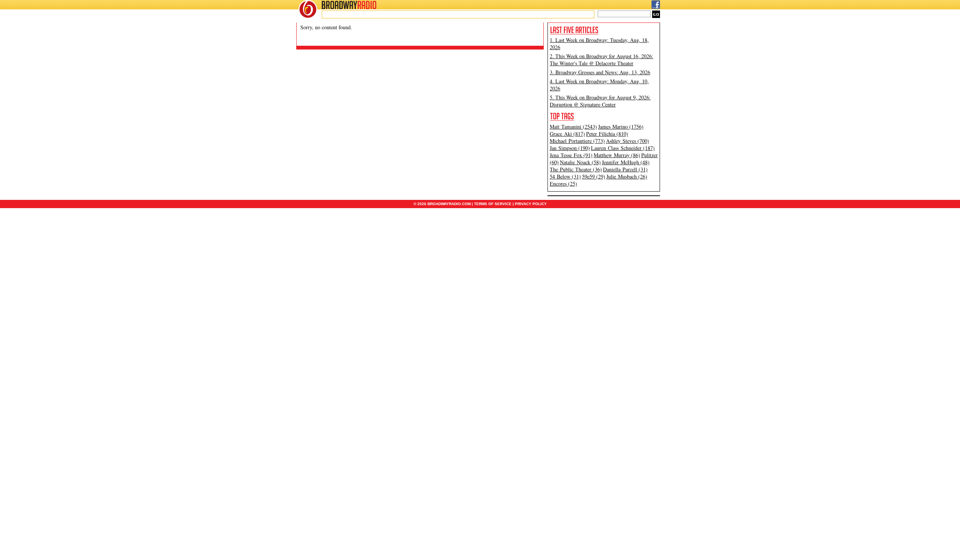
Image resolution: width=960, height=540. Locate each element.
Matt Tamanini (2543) (573, 126)
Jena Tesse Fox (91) (571, 155)
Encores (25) (563, 183)
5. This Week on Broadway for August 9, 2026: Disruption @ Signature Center (600, 101)
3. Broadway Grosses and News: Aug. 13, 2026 (600, 72)
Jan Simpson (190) (570, 148)
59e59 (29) (593, 176)
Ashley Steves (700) (627, 140)
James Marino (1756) (621, 126)
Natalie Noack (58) (580, 162)
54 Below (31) (565, 176)
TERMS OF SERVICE (493, 204)
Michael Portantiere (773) (577, 140)
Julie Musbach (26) (626, 176)
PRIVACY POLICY (531, 204)
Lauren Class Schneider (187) (623, 148)
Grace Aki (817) (567, 133)
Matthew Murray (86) (617, 155)
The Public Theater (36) (576, 169)
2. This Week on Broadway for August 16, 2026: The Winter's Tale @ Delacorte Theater (601, 59)
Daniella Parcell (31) (625, 169)
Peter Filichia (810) (607, 133)
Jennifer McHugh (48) (626, 162)
